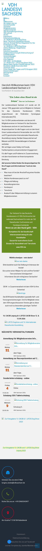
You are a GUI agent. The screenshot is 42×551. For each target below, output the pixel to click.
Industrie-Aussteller (11, 51)
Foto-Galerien (8, 59)
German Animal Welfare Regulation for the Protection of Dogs (19, 44)
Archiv (6, 35)
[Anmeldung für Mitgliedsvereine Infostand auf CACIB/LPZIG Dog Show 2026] (27, 345)
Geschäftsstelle (9, 25)
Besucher (7, 49)
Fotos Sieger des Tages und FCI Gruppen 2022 (20, 69)
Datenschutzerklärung (12, 38)
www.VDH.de (21, 247)
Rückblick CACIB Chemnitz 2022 (15, 66)
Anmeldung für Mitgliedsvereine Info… (20, 338)
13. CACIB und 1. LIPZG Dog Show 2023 (18, 63)
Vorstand (7, 26)
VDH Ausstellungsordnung (13, 31)
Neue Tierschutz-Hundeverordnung (17, 41)
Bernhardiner (8, 72)
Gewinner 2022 (9, 68)
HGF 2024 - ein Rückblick (12, 61)
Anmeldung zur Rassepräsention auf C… (21, 358)
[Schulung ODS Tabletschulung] (26, 400)
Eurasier (7, 76)
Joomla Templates (12, 546)
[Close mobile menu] (4, 20)
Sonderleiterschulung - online (16, 378)
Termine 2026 (9, 58)
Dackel (6, 74)
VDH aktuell (8, 33)
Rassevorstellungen (11, 71)
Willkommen (8, 22)
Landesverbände (10, 30)
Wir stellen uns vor (10, 23)
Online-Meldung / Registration (15, 48)
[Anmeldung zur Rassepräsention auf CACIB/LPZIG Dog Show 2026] (27, 364)
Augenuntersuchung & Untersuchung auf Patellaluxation (19, 53)
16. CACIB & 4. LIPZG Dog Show (15, 40)
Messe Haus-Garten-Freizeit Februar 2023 (19, 64)
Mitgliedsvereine (10, 28)
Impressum (8, 36)
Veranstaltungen (10, 56)
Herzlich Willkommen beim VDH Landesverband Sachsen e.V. (18, 86)
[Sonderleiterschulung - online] (26, 384)
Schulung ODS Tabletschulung (16, 395)
